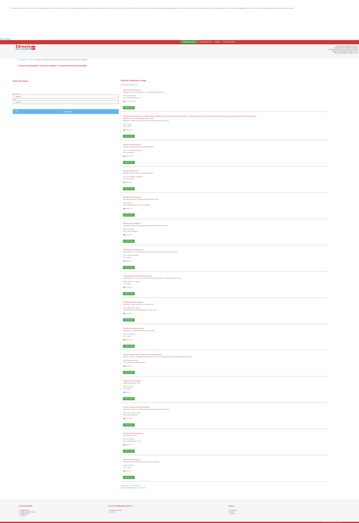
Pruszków (131, 229)
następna (136, 485)
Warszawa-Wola (133, 255)
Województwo (16, 94)
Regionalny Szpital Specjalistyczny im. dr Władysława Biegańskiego (143, 92)
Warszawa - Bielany (134, 281)
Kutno (129, 203)
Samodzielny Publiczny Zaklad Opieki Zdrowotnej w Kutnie (141, 199)
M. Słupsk (131, 465)
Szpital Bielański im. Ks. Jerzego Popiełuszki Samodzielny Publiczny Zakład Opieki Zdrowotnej (152, 278)
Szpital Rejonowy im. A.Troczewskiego (138, 205)
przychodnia (130, 152)
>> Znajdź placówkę (24, 510)
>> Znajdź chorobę (24, 513)
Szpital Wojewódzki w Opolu (131, 383)
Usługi (31, 60)
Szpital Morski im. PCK (130, 435)
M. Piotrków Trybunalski (135, 176)
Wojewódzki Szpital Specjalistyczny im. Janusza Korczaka (141, 462)
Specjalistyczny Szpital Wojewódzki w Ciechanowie (138, 330)
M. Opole (131, 386)
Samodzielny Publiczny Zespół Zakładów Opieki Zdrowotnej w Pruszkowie (145, 225)
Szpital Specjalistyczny (133, 97)
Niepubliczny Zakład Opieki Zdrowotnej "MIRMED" (138, 147)
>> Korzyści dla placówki (115, 510)
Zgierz (130, 124)
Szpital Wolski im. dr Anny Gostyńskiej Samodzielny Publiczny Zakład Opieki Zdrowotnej (150, 252)
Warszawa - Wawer (134, 308)
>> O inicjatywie (232, 510)
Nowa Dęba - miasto (134, 413)
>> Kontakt (231, 512)
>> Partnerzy (231, 513)
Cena (135, 85)
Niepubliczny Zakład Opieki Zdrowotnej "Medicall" (138, 173)
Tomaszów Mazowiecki (135, 150)
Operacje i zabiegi (229, 42)
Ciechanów (131, 334)
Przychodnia (130, 178)
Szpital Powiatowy (132, 231)
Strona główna (22, 60)
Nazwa (131, 85)
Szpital (128, 126)
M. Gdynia (131, 439)
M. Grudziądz (132, 95)
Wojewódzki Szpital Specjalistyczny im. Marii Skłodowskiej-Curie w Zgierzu (146, 120)
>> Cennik (111, 512)
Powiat (14, 99)
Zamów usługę (189, 42)
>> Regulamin (22, 515)
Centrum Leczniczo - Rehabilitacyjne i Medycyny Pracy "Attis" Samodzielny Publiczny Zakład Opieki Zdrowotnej (157, 357)
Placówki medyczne (205, 42)
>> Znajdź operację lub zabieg (27, 512)
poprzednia (124, 485)
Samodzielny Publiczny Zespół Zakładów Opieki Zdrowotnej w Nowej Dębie (146, 409)
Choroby (217, 42)
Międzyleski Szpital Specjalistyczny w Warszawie (138, 304)
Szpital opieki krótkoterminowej (135, 362)
